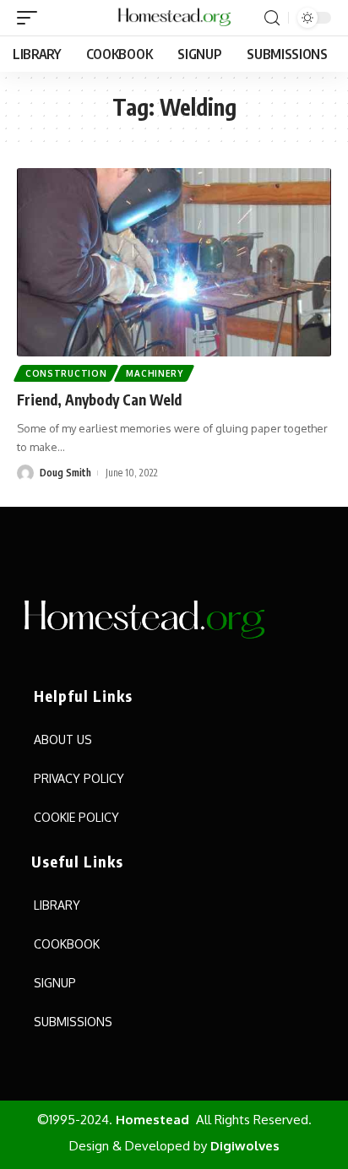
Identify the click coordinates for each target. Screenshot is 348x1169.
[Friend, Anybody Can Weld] (174, 262)
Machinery (154, 373)
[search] (272, 18)
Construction (65, 373)
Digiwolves (245, 1146)
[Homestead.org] (174, 17)
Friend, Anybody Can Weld (99, 399)
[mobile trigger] (31, 17)
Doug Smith (65, 472)
